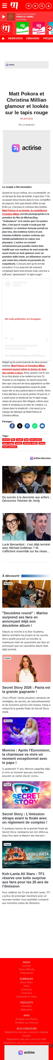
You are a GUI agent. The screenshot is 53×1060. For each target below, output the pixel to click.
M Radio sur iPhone (26, 1019)
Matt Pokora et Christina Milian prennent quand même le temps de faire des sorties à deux (24, 369)
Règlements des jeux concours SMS (26, 1039)
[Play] (4, 16)
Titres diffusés (26, 969)
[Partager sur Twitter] (19, 427)
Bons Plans (26, 982)
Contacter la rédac (26, 996)
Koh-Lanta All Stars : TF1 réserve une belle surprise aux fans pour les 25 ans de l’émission (25, 880)
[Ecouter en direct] (35, 6)
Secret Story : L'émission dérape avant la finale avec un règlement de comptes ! (24, 818)
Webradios (15, 38)
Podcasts (26, 1006)
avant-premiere (9, 447)
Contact (26, 965)
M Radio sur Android (26, 1022)
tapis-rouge (8, 443)
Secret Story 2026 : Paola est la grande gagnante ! (26, 689)
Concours (26, 992)
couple (19, 439)
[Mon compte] (49, 6)
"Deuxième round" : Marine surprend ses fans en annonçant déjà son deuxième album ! (25, 619)
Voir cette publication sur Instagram (23, 319)
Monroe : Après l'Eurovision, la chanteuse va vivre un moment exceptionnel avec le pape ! (26, 756)
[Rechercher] (42, 6)
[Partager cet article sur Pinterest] (26, 427)
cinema (6, 439)
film (12, 439)
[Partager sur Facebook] (11, 427)
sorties (18, 443)
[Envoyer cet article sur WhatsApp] (34, 427)
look (26, 439)
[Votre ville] (29, 6)
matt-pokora (35, 439)
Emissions (32, 38)
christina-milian (30, 443)
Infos (26, 985)
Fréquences (26, 972)
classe (42, 443)
